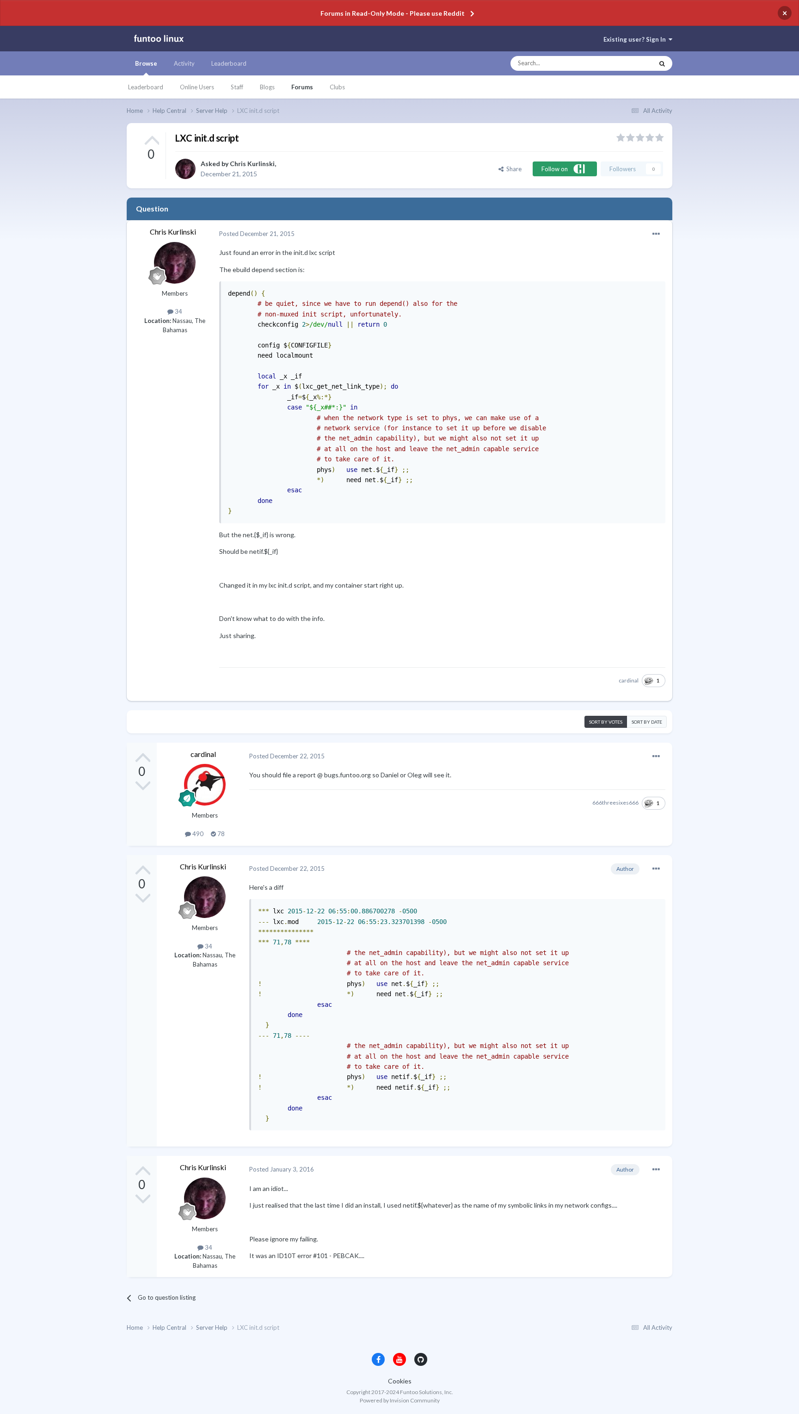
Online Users (197, 87)
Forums (302, 87)
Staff (237, 87)
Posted (257, 233)
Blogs (267, 87)
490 (197, 833)
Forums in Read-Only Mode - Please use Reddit (392, 13)
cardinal (629, 680)
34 (177, 311)
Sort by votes (605, 722)
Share (513, 169)
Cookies (400, 1381)
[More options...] (656, 234)
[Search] (662, 63)
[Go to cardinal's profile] (205, 785)
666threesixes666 (615, 802)
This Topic (631, 63)
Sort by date (647, 722)
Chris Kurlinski (252, 163)
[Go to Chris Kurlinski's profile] (185, 169)
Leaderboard (145, 87)
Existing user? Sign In (636, 39)
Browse (146, 63)
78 (220, 833)
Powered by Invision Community (400, 1400)
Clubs (337, 87)
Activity (184, 63)
